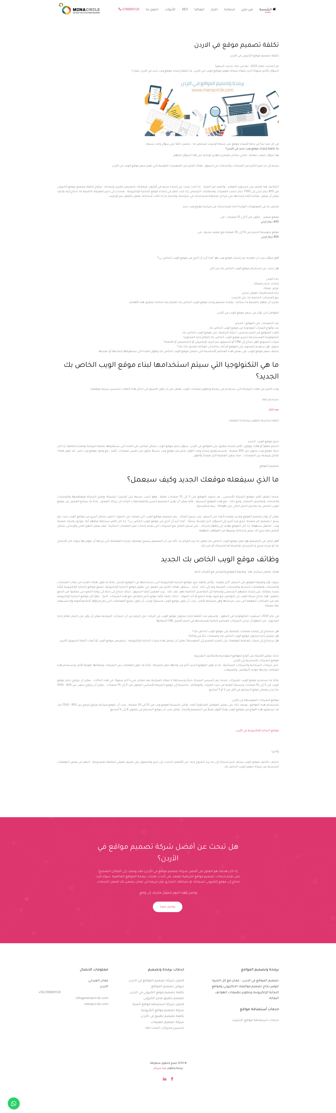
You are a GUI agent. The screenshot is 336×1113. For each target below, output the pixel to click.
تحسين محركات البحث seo (164, 1028)
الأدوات (170, 9)
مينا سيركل (159, 1068)
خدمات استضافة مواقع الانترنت (255, 1020)
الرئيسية (266, 9)
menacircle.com (96, 1004)
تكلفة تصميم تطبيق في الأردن (162, 1016)
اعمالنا (199, 9)
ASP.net (274, 410)
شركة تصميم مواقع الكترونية (162, 1010)
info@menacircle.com (92, 998)
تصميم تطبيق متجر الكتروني (164, 998)
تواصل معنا (167, 907)
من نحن (247, 9)
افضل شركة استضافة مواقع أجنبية (158, 1004)
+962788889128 (49, 992)
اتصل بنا (152, 9)
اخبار (214, 9)
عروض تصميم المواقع (167, 986)
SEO (185, 9)
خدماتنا (229, 9)
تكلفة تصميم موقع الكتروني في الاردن (157, 992)
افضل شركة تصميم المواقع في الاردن (156, 981)
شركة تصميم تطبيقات (167, 1022)
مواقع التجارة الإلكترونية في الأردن (257, 730)
